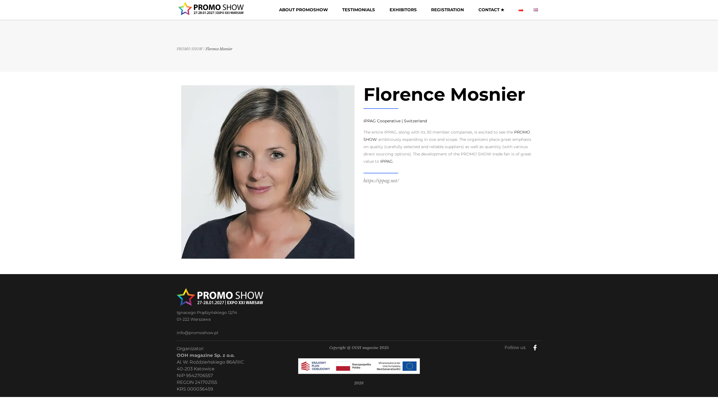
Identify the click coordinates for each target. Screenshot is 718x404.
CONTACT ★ (491, 9)
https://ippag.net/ (381, 180)
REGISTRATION (447, 9)
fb (539, 345)
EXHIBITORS (403, 9)
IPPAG (386, 161)
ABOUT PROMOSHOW (303, 9)
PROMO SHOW (189, 49)
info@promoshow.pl (197, 332)
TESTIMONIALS (358, 9)
